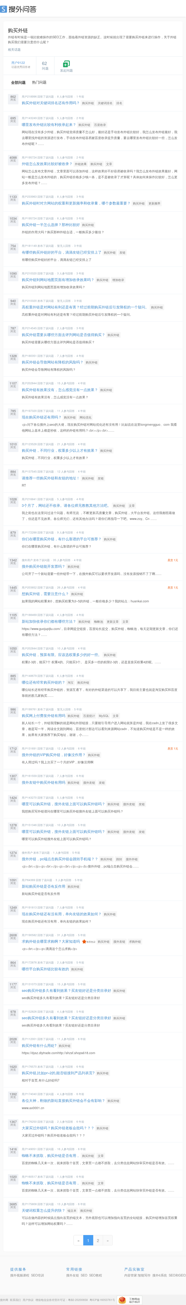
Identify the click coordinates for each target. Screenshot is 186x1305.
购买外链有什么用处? (39, 1045)
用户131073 (29, 984)
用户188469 (29, 615)
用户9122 (18, 62)
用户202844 (29, 383)
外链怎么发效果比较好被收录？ (47, 163)
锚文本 (72, 1210)
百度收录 (100, 125)
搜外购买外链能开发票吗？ (43, 566)
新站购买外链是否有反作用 (43, 886)
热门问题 (39, 82)
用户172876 (29, 962)
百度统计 (89, 716)
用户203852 (29, 587)
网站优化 (85, 417)
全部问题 (18, 82)
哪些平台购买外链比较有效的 (45, 968)
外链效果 (81, 164)
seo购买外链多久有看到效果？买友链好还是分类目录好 (66, 990)
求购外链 (135, 941)
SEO (19, 9)
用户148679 (29, 676)
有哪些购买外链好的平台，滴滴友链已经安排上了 (62, 252)
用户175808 (29, 1204)
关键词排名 (105, 103)
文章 (109, 164)
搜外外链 (132, 859)
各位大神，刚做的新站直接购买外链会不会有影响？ (63, 1100)
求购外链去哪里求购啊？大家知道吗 (51, 941)
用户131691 (29, 748)
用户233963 (29, 196)
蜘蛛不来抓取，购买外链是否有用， (51, 1155)
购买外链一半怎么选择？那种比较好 (51, 224)
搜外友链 (89, 782)
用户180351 (29, 356)
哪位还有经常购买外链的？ (43, 682)
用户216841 (29, 499)
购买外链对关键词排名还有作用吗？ (51, 102)
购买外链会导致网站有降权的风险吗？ (52, 362)
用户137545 (29, 471)
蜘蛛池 (98, 621)
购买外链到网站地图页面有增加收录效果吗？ (58, 279)
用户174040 (29, 1094)
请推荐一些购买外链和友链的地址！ (51, 478)
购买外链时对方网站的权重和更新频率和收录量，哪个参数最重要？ (76, 203)
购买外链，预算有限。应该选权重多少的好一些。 (62, 654)
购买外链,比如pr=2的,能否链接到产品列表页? (58, 1072)
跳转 (119, 859)
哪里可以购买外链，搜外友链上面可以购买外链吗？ (63, 803)
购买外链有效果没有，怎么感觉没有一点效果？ (60, 389)
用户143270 (29, 797)
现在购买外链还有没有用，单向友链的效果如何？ (62, 913)
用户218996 (29, 96)
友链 (122, 252)
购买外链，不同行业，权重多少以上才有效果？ (60, 450)
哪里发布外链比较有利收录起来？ (49, 124)
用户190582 (29, 935)
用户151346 (29, 825)
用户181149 (29, 246)
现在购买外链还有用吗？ (42, 417)
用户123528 (29, 444)
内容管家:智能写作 (137, 1275)
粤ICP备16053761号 (102, 1300)
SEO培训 (37, 1275)
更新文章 (113, 621)
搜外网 (4, 1300)
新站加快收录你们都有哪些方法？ (49, 621)
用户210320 (29, 273)
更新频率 (154, 203)
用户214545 (29, 328)
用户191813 (29, 907)
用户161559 (29, 776)
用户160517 (29, 1176)
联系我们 (15, 1300)
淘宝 (70, 682)
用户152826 (29, 1011)
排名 (119, 103)
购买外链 (88, 103)
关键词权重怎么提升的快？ (43, 1210)
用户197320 (29, 411)
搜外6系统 (159, 1275)
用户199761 (29, 709)
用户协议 (28, 1300)
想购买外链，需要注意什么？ (45, 593)
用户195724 (29, 157)
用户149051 (29, 1149)
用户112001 (29, 1039)
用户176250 (29, 1121)
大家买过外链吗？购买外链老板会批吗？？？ (58, 1127)
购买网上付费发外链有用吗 (43, 715)
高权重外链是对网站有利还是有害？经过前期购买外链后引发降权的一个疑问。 (85, 307)
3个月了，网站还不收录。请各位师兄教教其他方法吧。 (66, 505)
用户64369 (28, 880)
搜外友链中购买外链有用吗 (43, 782)
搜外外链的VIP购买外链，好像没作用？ (54, 754)
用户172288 (29, 532)
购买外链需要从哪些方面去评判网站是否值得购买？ (63, 334)
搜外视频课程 (19, 1275)
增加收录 (118, 280)
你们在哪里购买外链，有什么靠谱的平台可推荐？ (62, 538)
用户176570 (29, 1066)
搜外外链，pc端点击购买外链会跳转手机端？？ (60, 858)
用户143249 (29, 118)
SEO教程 (95, 1275)
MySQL (104, 716)
